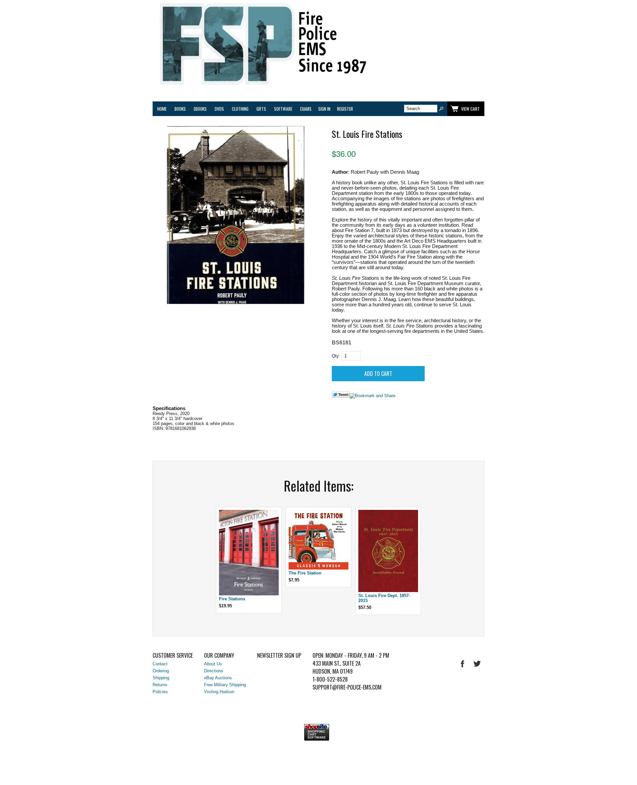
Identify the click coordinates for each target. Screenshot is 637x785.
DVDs (219, 108)
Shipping (161, 677)
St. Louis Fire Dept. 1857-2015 (384, 598)
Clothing (240, 108)
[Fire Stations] (249, 593)
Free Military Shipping (225, 684)
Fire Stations (232, 598)
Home (162, 108)
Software (283, 108)
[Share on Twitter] (341, 396)
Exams (306, 108)
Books (180, 108)
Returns (160, 684)
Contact (160, 663)
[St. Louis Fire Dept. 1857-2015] (388, 590)
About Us (213, 663)
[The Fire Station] (318, 568)
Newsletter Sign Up (279, 655)
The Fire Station (305, 573)
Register (345, 108)
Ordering (161, 670)
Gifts (261, 108)
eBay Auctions (218, 677)
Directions (213, 670)
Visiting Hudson (219, 691)
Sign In (324, 108)
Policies (160, 691)
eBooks (200, 108)
